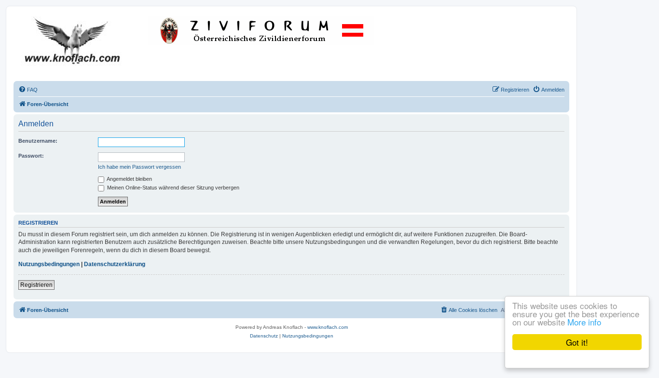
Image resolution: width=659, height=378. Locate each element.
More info (584, 322)
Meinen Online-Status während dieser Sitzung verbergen (172, 187)
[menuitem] (28, 89)
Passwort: (31, 156)
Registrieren (36, 285)
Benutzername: (37, 141)
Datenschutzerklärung (114, 264)
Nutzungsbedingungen (49, 264)
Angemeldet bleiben (129, 179)
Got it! (577, 342)
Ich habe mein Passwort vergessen (139, 167)
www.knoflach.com (327, 327)
